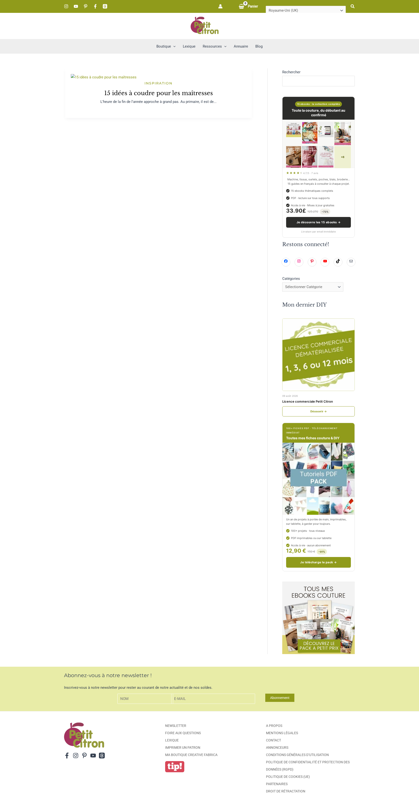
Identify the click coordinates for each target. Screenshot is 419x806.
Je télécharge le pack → (318, 562)
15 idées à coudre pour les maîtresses (158, 93)
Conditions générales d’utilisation (297, 755)
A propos (274, 726)
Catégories (291, 278)
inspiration (158, 83)
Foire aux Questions (183, 733)
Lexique (172, 740)
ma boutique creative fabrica (191, 755)
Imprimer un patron (182, 747)
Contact (273, 740)
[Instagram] (66, 6)
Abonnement (280, 698)
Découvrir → (318, 411)
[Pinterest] (85, 6)
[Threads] (105, 6)
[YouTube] (76, 6)
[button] (353, 6)
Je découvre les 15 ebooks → (319, 222)
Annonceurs (277, 747)
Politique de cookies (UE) (288, 777)
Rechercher (291, 72)
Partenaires (277, 784)
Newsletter (175, 726)
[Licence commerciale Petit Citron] (318, 354)
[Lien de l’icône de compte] (220, 6)
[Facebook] (95, 6)
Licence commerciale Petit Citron (307, 401)
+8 (342, 157)
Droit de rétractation (285, 791)
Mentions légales (282, 733)
